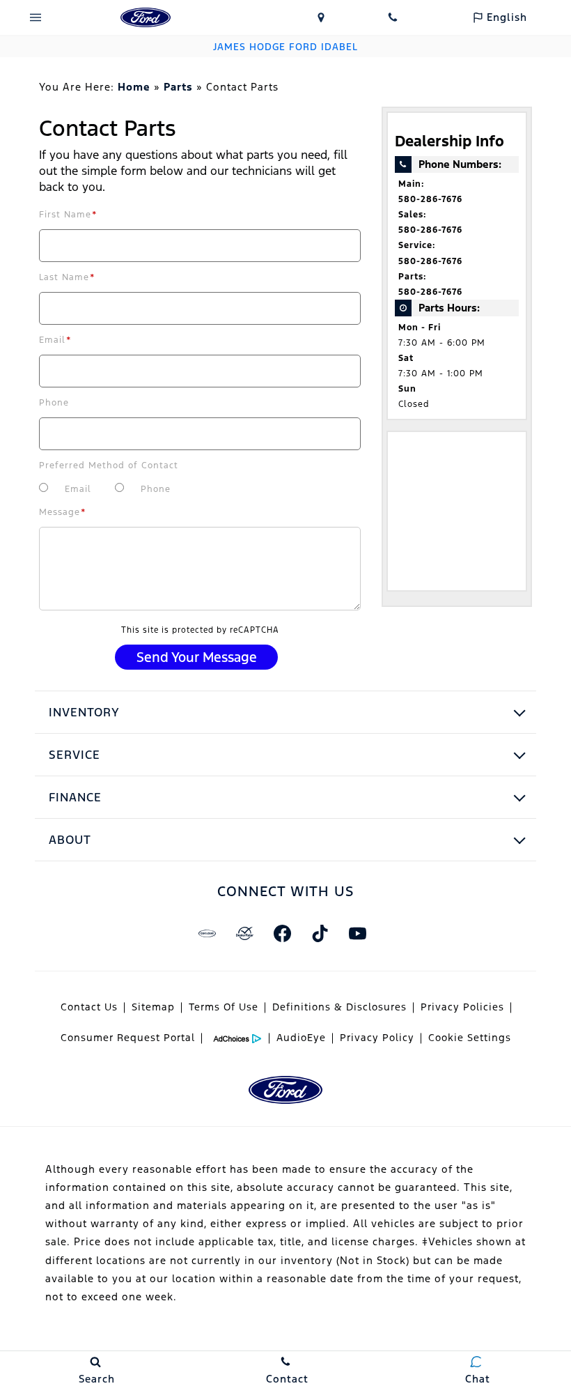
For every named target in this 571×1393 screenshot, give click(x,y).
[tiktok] (319, 933)
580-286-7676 (430, 199)
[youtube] (357, 933)
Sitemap (153, 1007)
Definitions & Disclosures (339, 1007)
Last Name (67, 277)
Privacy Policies (462, 1007)
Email (55, 340)
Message (62, 512)
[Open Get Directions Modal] (321, 17)
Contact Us (89, 1007)
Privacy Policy (377, 1037)
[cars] (206, 933)
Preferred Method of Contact (108, 465)
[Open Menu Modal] (36, 17)
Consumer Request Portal (128, 1037)
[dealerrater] (244, 933)
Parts (178, 86)
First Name (68, 214)
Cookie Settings (469, 1037)
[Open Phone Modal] (393, 17)
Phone (54, 402)
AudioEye (301, 1037)
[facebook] (282, 933)
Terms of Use (223, 1007)
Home (134, 86)
